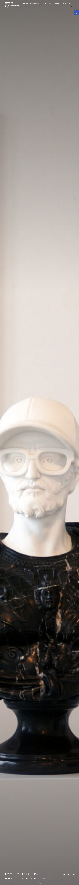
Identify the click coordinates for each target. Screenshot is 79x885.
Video (50, 878)
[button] (76, 12)
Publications (68, 4)
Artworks (25, 878)
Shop (50, 7)
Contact (65, 7)
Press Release (42, 878)
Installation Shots (12, 878)
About (57, 7)
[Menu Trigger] (73, 2)
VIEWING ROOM (46, 4)
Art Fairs (57, 4)
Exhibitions (34, 4)
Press (55, 878)
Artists (25, 4)
